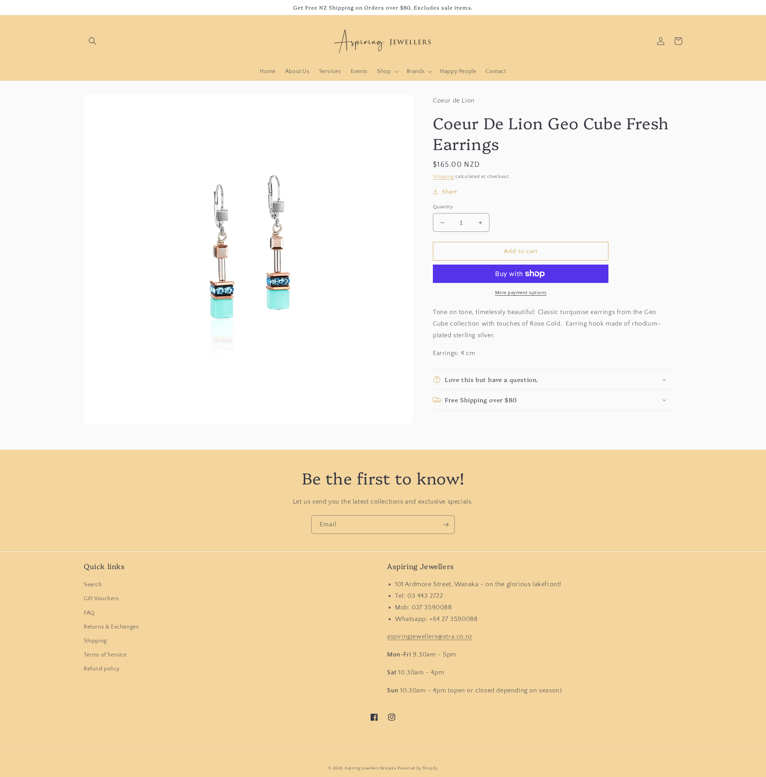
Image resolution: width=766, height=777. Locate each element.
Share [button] (449, 192)
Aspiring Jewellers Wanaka (371, 768)
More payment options (521, 292)
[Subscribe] (445, 524)
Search (93, 584)
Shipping (443, 176)
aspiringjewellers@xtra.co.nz (429, 636)
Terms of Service (105, 655)
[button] (92, 41)
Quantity (443, 207)
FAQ (89, 613)
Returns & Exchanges (111, 627)
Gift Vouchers (101, 598)
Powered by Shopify (418, 768)
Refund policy (102, 669)
